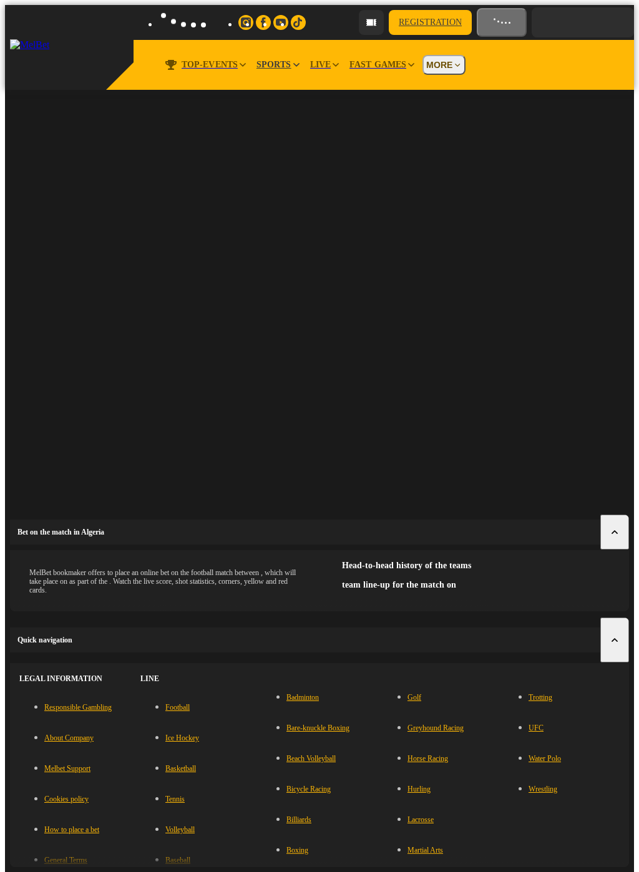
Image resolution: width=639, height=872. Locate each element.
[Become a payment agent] (371, 22)
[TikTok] (298, 22)
